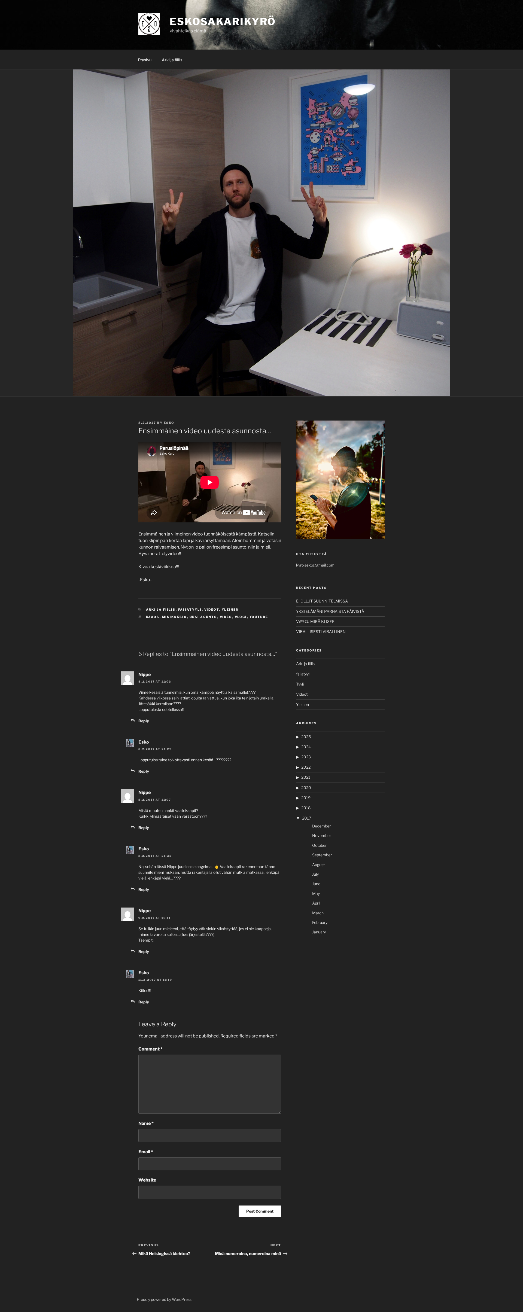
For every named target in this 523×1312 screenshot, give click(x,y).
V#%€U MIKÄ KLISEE (315, 621)
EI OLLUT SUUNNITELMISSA (322, 601)
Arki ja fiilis (172, 59)
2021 (305, 777)
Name (146, 1123)
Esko (169, 423)
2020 (306, 787)
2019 (306, 797)
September (322, 855)
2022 (306, 767)
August (318, 864)
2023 (306, 756)
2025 (306, 736)
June (316, 883)
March (318, 913)
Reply (143, 721)
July (315, 874)
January (319, 932)
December (321, 826)
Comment (150, 1049)
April (316, 903)
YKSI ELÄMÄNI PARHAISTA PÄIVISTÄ (330, 611)
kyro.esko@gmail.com (315, 565)
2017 (306, 818)
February (319, 922)
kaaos (153, 617)
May (316, 893)
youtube (259, 617)
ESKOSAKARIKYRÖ (223, 22)
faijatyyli (190, 609)
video (226, 617)
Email (145, 1151)
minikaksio (174, 617)
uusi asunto (203, 617)
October (319, 845)
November (321, 835)
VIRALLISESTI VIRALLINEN (321, 631)
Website (147, 1180)
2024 (306, 746)
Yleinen (230, 609)
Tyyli (300, 684)
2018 (306, 807)
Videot (211, 609)
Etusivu (144, 59)
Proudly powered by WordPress (164, 1299)
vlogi (241, 617)
